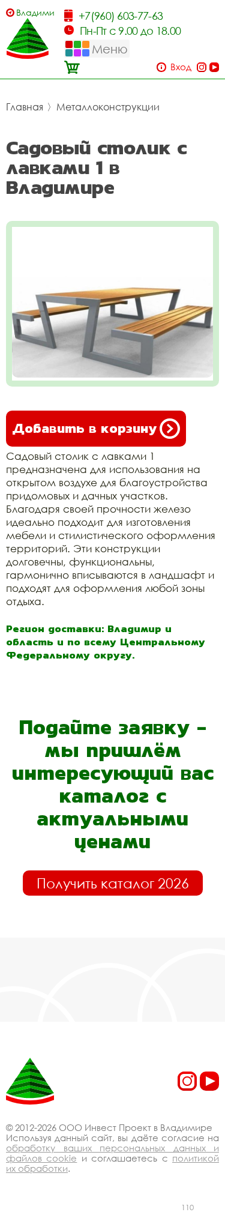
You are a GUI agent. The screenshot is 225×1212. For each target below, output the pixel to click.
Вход (180, 67)
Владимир (35, 12)
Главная (24, 107)
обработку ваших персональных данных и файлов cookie (112, 1152)
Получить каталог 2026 (113, 883)
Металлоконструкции (108, 107)
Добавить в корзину (84, 428)
